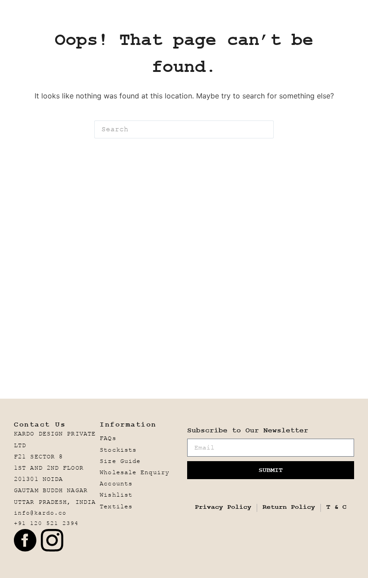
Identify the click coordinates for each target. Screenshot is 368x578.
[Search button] (265, 129)
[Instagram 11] (52, 540)
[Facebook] (25, 540)
